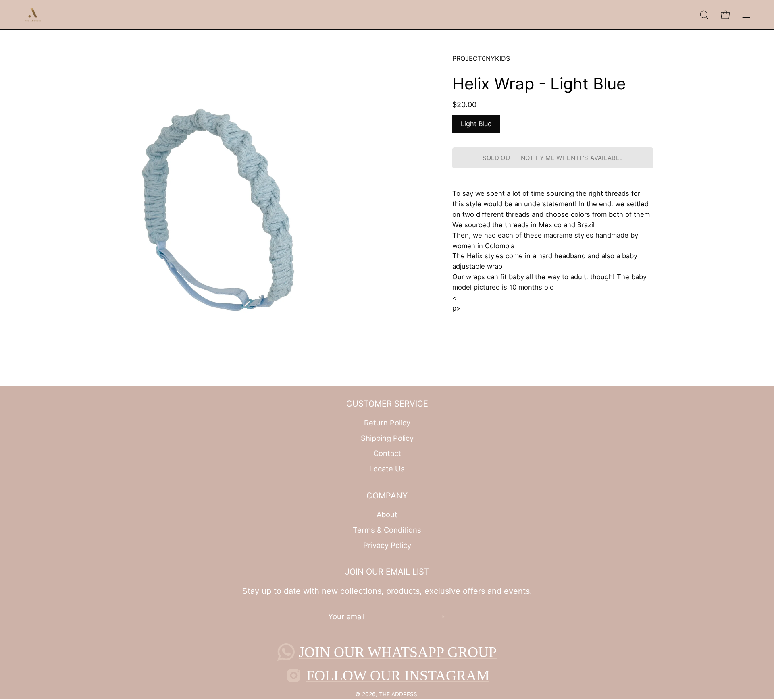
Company (387, 495)
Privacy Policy (387, 544)
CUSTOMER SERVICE (387, 404)
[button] (704, 14)
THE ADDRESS (398, 694)
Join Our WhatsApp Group (398, 652)
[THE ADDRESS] (34, 14)
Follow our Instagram (397, 676)
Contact (387, 453)
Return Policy (387, 422)
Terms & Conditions (387, 529)
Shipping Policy (387, 438)
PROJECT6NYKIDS (481, 58)
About (387, 514)
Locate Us (387, 468)
